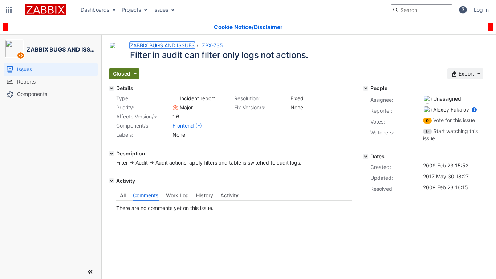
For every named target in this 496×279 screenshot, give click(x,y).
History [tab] (204, 195)
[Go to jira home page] (45, 10)
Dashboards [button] (95, 10)
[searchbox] (421, 10)
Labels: (124, 135)
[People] (365, 88)
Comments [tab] (146, 195)
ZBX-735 (212, 45)
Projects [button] (131, 10)
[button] (9, 10)
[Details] (111, 88)
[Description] (111, 153)
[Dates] (365, 156)
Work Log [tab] (177, 195)
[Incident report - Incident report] (175, 98)
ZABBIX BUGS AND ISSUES (162, 45)
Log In (481, 10)
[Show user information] (474, 109)
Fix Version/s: (249, 107)
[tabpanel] (234, 206)
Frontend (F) (187, 125)
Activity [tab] (229, 195)
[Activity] (111, 180)
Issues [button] (160, 10)
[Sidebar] (90, 271)
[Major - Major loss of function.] (175, 107)
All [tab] (123, 195)
